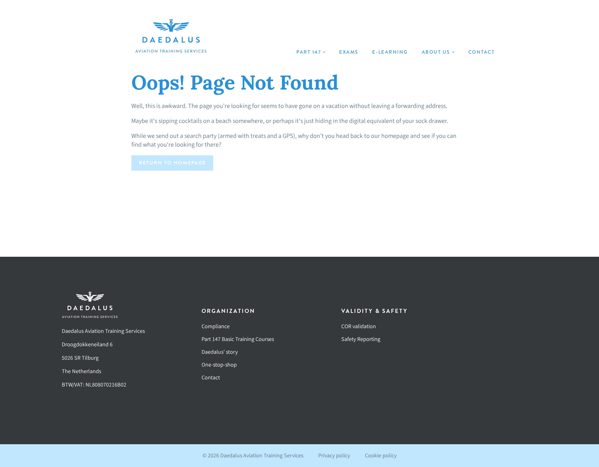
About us (436, 52)
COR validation (358, 326)
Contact (481, 52)
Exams (348, 52)
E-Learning (390, 52)
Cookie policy (381, 456)
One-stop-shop (219, 365)
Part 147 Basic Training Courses (238, 339)
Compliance (216, 326)
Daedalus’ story (220, 352)
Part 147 (308, 52)
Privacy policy (334, 456)
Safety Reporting (360, 339)
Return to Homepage (172, 163)
